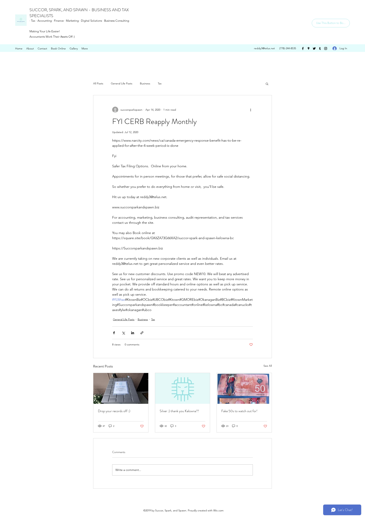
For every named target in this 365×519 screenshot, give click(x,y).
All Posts (98, 83)
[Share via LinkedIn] (132, 333)
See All (267, 365)
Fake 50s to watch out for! (239, 411)
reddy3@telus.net (264, 48)
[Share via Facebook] (114, 333)
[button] (267, 83)
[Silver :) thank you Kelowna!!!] (182, 388)
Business (145, 83)
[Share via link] (142, 333)
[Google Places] (308, 48)
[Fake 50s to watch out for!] (244, 388)
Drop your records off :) (114, 411)
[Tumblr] (320, 48)
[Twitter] (314, 48)
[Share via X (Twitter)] (123, 333)
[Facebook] (303, 48)
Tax (160, 83)
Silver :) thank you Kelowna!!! (179, 411)
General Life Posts (121, 83)
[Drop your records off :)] (120, 388)
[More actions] (250, 109)
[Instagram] (326, 48)
